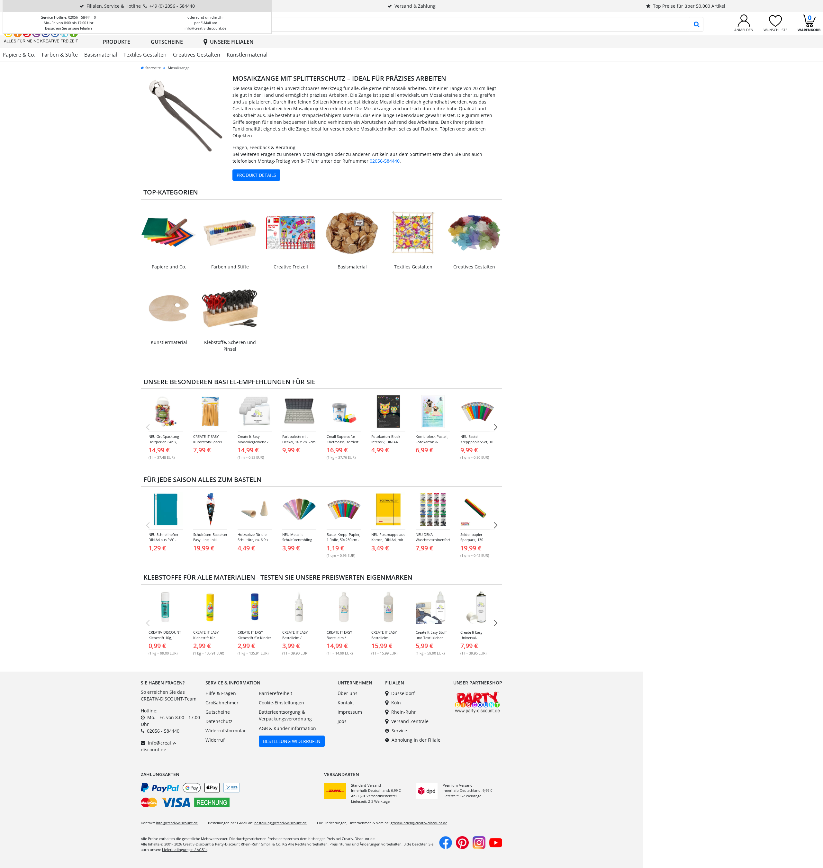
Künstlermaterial (247, 54)
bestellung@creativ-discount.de (280, 822)
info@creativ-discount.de (205, 28)
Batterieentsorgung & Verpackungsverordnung (285, 715)
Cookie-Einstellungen (281, 703)
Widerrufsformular (225, 731)
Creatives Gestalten (196, 54)
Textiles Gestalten (145, 54)
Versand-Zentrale (410, 721)
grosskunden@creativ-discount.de (419, 822)
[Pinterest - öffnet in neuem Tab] (462, 842)
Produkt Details (256, 175)
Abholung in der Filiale (416, 740)
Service (399, 731)
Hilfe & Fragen (220, 693)
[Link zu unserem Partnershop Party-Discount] (477, 702)
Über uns (347, 693)
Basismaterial (100, 54)
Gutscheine (167, 41)
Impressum (350, 712)
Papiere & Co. (19, 54)
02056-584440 (385, 161)
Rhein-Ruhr (403, 712)
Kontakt (346, 703)
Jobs (342, 721)
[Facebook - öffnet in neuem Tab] (445, 842)
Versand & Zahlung (415, 6)
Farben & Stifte (60, 54)
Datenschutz (218, 721)
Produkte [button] (116, 41)
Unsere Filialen (232, 41)
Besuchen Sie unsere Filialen (68, 28)
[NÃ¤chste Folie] (495, 427)
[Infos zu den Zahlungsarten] (230, 796)
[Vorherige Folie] (147, 427)
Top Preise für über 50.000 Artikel (689, 6)
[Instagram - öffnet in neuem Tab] (479, 842)
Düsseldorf (403, 693)
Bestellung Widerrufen (292, 741)
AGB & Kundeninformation (287, 728)
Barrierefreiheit (275, 693)
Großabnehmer (222, 703)
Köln (396, 703)
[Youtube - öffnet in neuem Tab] (495, 842)
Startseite (153, 67)
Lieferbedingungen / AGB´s (184, 849)
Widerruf (215, 740)
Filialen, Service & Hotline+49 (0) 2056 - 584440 (140, 6)
